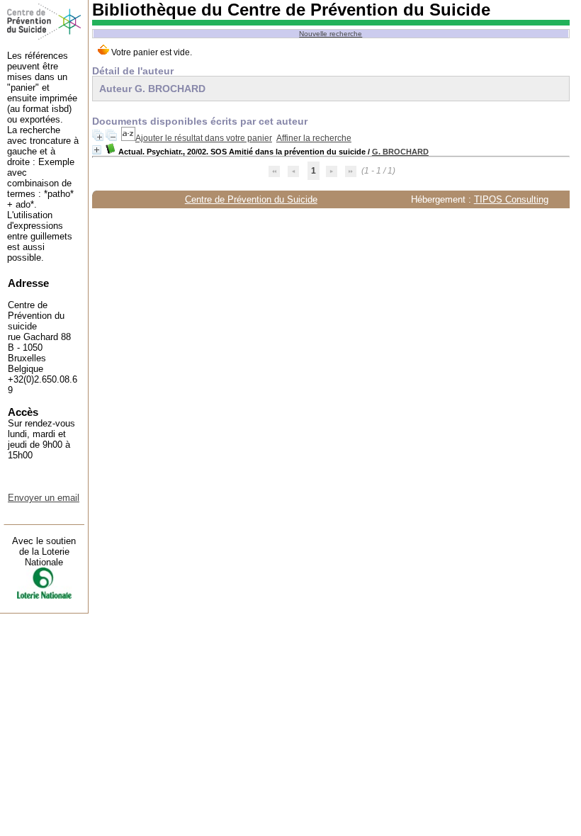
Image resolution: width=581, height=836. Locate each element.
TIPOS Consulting (511, 199)
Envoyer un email (43, 497)
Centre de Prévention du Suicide (251, 199)
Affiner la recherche (313, 138)
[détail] (96, 149)
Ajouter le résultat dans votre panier (203, 138)
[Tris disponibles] (128, 138)
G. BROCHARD (400, 151)
